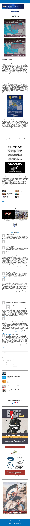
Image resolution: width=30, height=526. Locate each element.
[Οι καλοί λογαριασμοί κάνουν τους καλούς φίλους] (17, 189)
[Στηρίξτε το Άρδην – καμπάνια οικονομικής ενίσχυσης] (4, 368)
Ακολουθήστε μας (4, 392)
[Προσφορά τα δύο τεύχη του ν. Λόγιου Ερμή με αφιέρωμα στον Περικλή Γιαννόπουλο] (4, 381)
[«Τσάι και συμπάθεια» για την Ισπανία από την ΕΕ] (21, 209)
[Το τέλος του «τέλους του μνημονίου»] (4, 186)
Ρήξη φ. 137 (3, 198)
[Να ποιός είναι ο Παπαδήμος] (4, 189)
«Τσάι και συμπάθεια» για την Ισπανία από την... (21, 214)
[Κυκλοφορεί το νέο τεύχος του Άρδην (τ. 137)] (4, 385)
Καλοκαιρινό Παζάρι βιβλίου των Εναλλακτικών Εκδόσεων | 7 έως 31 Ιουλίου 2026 (17, 376)
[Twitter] (13, 515)
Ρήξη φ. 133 (8, 191)
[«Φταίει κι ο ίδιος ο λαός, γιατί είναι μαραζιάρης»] (17, 186)
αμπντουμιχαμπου (8, 329)
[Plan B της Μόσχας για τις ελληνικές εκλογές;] (8, 209)
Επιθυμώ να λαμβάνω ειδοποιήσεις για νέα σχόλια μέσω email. (10, 357)
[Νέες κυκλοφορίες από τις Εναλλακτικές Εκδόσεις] (4, 372)
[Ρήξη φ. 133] (4, 192)
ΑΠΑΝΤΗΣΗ (3, 234)
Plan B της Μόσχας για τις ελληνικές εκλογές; (8, 214)
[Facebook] (11, 515)
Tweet (3, 196)
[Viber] (19, 515)
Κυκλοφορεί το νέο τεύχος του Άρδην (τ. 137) (13, 384)
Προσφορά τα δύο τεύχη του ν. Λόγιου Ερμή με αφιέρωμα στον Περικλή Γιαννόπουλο (16, 381)
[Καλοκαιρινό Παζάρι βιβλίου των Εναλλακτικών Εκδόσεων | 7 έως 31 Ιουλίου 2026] (4, 377)
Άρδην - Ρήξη (12, 17)
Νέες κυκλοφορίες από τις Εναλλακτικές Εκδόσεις (13, 371)
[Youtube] (16, 515)
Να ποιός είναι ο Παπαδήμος (10, 188)
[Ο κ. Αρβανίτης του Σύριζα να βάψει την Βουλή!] (17, 192)
